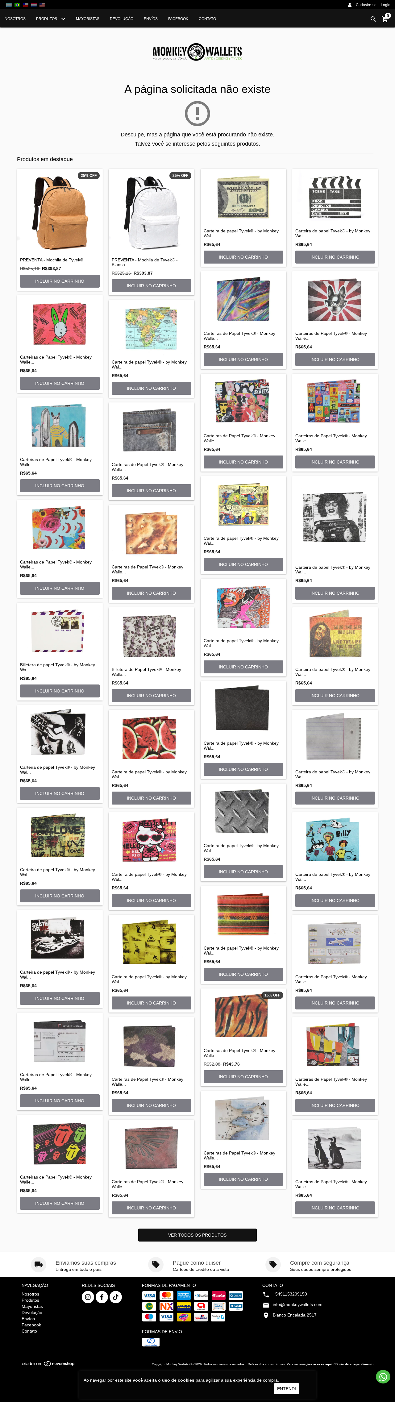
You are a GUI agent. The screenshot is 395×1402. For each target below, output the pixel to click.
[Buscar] (373, 19)
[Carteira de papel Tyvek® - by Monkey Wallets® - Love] (60, 836)
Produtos (47, 19)
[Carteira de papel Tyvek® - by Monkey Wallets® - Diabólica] (243, 607)
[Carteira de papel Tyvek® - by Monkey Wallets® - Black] (243, 709)
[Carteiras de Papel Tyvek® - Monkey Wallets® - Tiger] (243, 1016)
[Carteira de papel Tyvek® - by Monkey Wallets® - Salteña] (243, 914)
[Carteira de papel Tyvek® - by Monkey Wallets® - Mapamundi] (151, 328)
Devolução (121, 19)
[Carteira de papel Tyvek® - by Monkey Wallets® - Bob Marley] (335, 635)
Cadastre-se (366, 5)
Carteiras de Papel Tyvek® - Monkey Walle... (56, 359)
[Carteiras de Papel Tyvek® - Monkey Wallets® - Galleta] (151, 533)
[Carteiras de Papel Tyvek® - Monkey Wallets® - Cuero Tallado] (151, 1148)
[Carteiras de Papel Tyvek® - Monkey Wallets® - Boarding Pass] (60, 1041)
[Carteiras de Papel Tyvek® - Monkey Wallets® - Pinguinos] (335, 1148)
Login (385, 5)
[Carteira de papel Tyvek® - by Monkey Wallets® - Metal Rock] (243, 812)
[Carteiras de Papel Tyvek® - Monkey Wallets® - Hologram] (243, 299)
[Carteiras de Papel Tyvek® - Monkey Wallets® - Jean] (151, 430)
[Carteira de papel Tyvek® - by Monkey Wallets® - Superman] (243, 504)
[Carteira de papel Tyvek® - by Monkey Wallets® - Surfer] (151, 943)
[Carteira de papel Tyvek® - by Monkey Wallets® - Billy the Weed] (335, 840)
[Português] (17, 4)
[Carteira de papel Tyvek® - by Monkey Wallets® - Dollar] (243, 197)
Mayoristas (87, 19)
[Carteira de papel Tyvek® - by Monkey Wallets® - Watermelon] (151, 738)
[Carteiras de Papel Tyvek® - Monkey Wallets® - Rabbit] (60, 323)
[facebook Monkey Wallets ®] (102, 1297)
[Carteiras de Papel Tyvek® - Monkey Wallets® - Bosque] (335, 1045)
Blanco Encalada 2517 (295, 1315)
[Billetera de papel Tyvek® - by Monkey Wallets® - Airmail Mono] (60, 631)
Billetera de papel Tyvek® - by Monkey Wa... (57, 667)
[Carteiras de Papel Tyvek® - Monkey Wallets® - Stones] (60, 1143)
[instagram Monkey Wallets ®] (88, 1297)
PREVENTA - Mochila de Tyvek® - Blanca (145, 262)
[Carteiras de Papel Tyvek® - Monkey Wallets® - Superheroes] (335, 402)
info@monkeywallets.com (297, 1304)
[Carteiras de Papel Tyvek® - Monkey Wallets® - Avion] (335, 943)
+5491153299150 (290, 1294)
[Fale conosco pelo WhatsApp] (383, 1376)
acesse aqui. (323, 1364)
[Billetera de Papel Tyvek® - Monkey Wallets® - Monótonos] (151, 635)
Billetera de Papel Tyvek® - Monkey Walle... (146, 671)
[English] (34, 4)
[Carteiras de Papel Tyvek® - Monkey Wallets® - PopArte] (243, 402)
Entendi (286, 1388)
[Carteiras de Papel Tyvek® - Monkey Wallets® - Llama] (60, 425)
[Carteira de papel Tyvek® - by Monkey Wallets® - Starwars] (60, 733)
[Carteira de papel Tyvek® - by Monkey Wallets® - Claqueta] (335, 197)
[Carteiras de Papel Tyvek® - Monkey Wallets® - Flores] (60, 528)
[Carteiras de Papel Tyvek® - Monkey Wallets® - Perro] (335, 299)
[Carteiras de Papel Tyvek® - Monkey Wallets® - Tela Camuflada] (151, 1045)
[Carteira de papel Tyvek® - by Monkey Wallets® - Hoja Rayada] (335, 738)
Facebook (178, 19)
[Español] (9, 4)
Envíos (151, 19)
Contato (207, 19)
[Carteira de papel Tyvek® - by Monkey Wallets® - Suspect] (335, 519)
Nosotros (15, 19)
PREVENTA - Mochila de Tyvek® (51, 260)
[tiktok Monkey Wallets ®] (116, 1297)
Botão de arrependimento (354, 1364)
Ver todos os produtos (197, 1235)
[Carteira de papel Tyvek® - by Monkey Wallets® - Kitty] (151, 840)
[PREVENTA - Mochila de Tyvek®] (60, 212)
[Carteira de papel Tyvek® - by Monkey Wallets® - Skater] (60, 938)
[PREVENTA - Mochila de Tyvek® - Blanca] (151, 212)
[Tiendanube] (49, 1365)
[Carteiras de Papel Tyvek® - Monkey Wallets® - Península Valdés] (243, 1119)
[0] (385, 21)
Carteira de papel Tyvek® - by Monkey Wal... (241, 233)
